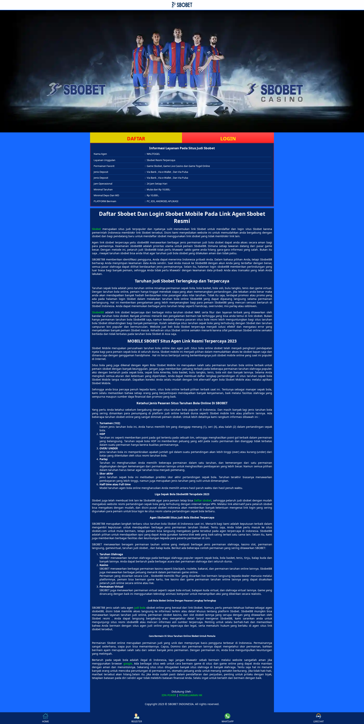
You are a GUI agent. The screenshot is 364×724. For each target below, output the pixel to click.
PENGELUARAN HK (190, 695)
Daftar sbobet (203, 500)
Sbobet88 (98, 312)
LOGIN (228, 138)
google (127, 663)
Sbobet (96, 229)
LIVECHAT (318, 721)
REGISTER (136, 721)
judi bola (140, 607)
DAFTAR (136, 138)
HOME (45, 721)
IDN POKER (169, 695)
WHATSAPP (228, 721)
